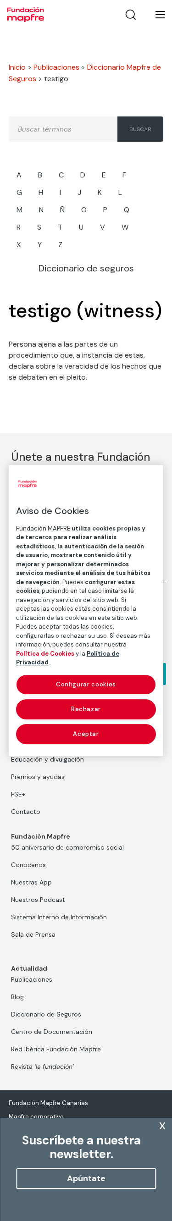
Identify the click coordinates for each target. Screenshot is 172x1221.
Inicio (17, 67)
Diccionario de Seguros (46, 1014)
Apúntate (86, 1178)
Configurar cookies (86, 684)
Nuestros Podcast (38, 899)
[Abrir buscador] (131, 15)
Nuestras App (31, 882)
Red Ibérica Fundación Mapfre (56, 1049)
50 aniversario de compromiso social (67, 847)
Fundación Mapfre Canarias (48, 1103)
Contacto (25, 811)
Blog (17, 997)
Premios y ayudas (38, 777)
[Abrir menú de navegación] (154, 15)
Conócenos (28, 865)
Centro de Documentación (51, 1032)
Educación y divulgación (47, 759)
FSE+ (18, 794)
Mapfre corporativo (36, 1117)
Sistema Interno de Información (59, 917)
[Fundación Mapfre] (25, 14)
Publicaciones (56, 67)
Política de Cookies (45, 653)
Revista (42, 1066)
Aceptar (86, 734)
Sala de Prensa (33, 934)
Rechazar (86, 709)
